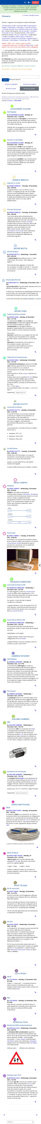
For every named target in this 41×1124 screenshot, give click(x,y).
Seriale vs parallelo (8, 36)
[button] (25, 2)
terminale (29, 222)
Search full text (15, 79)
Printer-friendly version (31, 15)
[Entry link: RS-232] (36, 965)
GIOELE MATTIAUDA (14, 810)
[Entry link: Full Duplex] (36, 135)
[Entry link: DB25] (38, 847)
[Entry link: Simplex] (36, 527)
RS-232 (16, 35)
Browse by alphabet (11, 84)
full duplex (34, 494)
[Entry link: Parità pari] (36, 710)
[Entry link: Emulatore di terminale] (36, 796)
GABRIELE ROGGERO (15, 662)
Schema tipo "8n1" (25, 40)
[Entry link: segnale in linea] (36, 204)
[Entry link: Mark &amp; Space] (36, 877)
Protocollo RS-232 (7, 33)
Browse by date (11, 88)
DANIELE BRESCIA (14, 186)
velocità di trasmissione (17, 949)
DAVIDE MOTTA (14, 254)
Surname (10, 100)
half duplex (26, 494)
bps (3, 31)
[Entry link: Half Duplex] (36, 686)
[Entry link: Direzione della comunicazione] (36, 1070)
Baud (35, 29)
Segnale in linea (32, 38)
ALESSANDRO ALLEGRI (16, 115)
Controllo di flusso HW (10, 29)
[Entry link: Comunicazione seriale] (36, 352)
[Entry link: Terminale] (36, 573)
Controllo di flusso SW (25, 29)
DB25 (32, 33)
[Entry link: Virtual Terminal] (36, 240)
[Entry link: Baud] (36, 992)
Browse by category (29, 84)
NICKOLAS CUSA (14, 1028)
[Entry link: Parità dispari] (36, 274)
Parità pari (5, 40)
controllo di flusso (17, 611)
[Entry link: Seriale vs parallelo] (36, 171)
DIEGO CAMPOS (14, 488)
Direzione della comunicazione (26, 26)
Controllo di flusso (31, 27)
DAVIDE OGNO (13, 317)
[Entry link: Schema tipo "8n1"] (36, 1102)
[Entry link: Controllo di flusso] (36, 443)
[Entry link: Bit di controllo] (36, 916)
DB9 (28, 33)
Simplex (4, 27)
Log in (35, 2)
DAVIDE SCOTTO (14, 410)
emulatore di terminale (16, 231)
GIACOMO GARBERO (15, 725)
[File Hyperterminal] (4, 1115)
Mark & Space (20, 36)
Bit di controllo (24, 31)
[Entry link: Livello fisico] (36, 474)
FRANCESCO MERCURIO (16, 588)
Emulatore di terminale (18, 38)
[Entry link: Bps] (36, 1013)
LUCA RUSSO (13, 979)
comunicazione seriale (14, 543)
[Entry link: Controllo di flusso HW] (36, 614)
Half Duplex (11, 27)
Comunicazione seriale (9, 26)
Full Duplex (20, 27)
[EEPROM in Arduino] (36, 1115)
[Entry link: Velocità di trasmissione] (36, 395)
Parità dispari (14, 40)
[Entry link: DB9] (36, 766)
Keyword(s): (11, 392)
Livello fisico (24, 35)
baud (27, 45)
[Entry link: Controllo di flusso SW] (36, 647)
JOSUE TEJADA (13, 891)
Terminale (33, 31)
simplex (23, 1039)
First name (18, 100)
